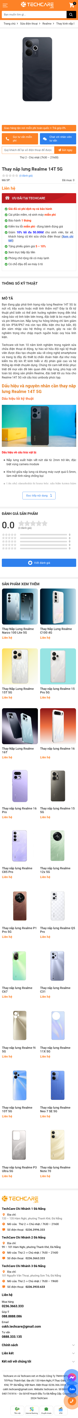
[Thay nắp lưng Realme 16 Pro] (20, 786)
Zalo (72, 1389)
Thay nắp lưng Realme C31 (55, 989)
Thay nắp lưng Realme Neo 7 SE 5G (55, 1109)
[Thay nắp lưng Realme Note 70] (58, 1145)
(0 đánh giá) (26, 175)
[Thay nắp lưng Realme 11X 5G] (58, 1025)
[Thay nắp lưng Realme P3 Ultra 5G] (20, 1145)
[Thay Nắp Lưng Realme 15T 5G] (20, 666)
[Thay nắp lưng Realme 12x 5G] (58, 846)
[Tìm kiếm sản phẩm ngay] (71, 14)
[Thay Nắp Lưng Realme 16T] (20, 726)
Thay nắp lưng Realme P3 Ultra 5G (19, 1169)
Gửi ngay (67, 150)
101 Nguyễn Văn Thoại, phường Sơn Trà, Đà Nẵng (31, 1275)
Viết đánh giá (42, 563)
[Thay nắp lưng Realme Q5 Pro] (58, 906)
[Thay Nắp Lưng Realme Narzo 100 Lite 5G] (20, 607)
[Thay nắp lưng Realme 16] (58, 726)
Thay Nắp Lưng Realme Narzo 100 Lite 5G (18, 630)
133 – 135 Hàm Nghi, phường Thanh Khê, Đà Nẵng (32, 1218)
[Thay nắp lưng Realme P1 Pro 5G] (20, 906)
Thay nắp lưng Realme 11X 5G (55, 1049)
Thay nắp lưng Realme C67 (17, 989)
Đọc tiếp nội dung (37, 495)
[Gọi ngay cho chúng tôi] (72, 1401)
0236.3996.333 (35, 1229)
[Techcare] (37, 5)
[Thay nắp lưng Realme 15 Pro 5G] (58, 666)
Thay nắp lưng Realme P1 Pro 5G (19, 930)
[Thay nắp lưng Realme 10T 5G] (20, 1085)
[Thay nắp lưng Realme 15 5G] (58, 786)
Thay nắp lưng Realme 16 (57, 748)
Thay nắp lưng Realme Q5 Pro (57, 930)
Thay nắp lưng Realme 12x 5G (55, 870)
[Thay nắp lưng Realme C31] (58, 966)
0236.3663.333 (35, 1258)
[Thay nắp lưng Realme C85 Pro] (20, 846)
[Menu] (5, 5)
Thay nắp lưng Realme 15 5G (57, 810)
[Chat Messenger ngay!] (72, 1377)
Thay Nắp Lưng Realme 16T (18, 750)
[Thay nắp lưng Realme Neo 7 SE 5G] (58, 1085)
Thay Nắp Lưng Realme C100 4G (56, 630)
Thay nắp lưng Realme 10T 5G (17, 1109)
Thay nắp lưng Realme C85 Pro (17, 870)
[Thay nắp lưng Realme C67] (20, 966)
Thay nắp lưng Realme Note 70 (55, 1169)
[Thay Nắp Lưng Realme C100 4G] (58, 607)
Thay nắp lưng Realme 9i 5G (19, 1049)
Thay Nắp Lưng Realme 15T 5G (18, 690)
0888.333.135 (12, 1337)
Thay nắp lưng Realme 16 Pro (19, 810)
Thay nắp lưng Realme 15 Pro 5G (57, 690)
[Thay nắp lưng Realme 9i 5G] (20, 1025)
